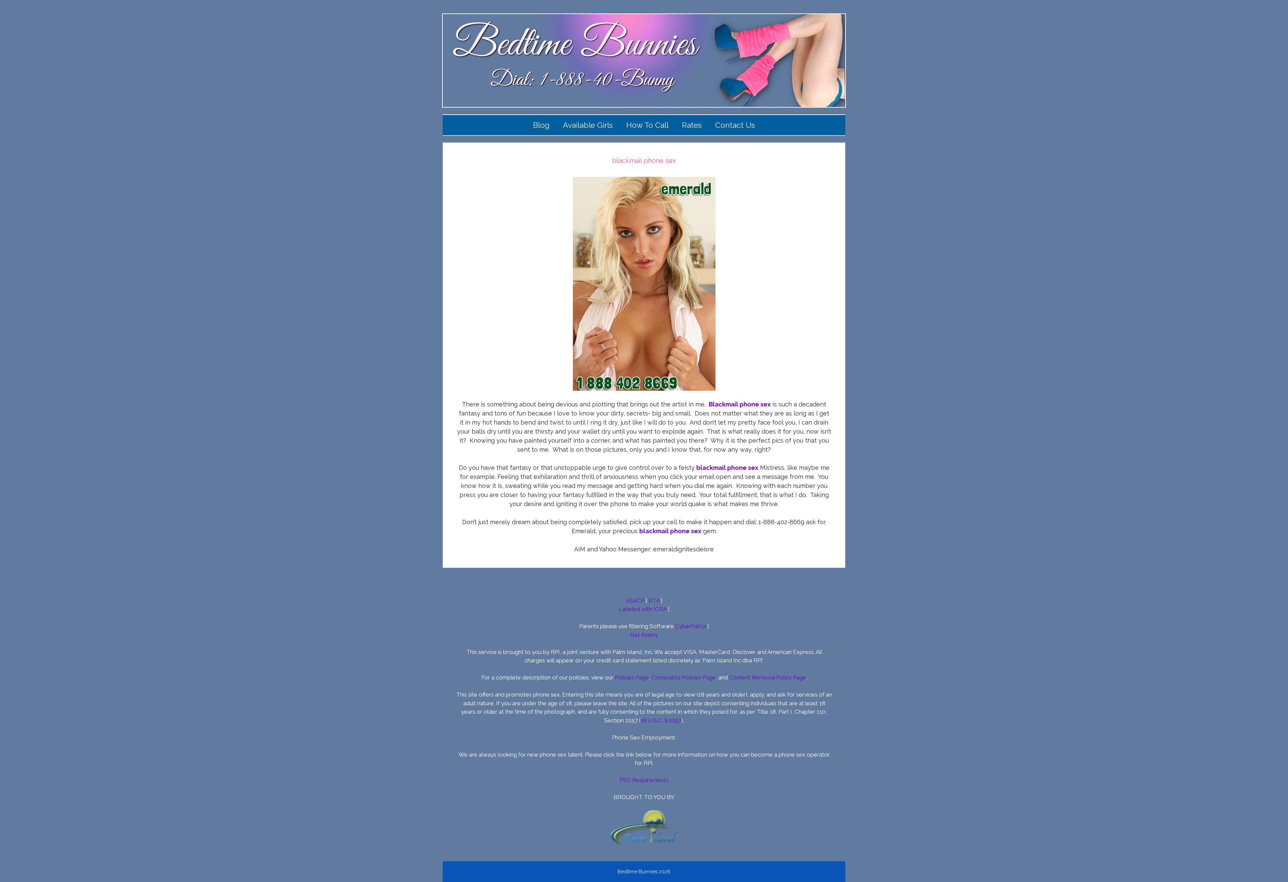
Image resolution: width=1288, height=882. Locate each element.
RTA (653, 600)
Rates (692, 124)
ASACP (635, 600)
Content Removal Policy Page (767, 677)
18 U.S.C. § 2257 (661, 720)
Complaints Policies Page (683, 677)
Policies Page (632, 677)
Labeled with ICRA (642, 609)
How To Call (647, 124)
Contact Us (735, 124)
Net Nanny (644, 634)
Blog (541, 124)
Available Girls (588, 124)
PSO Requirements (644, 780)
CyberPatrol (690, 626)
